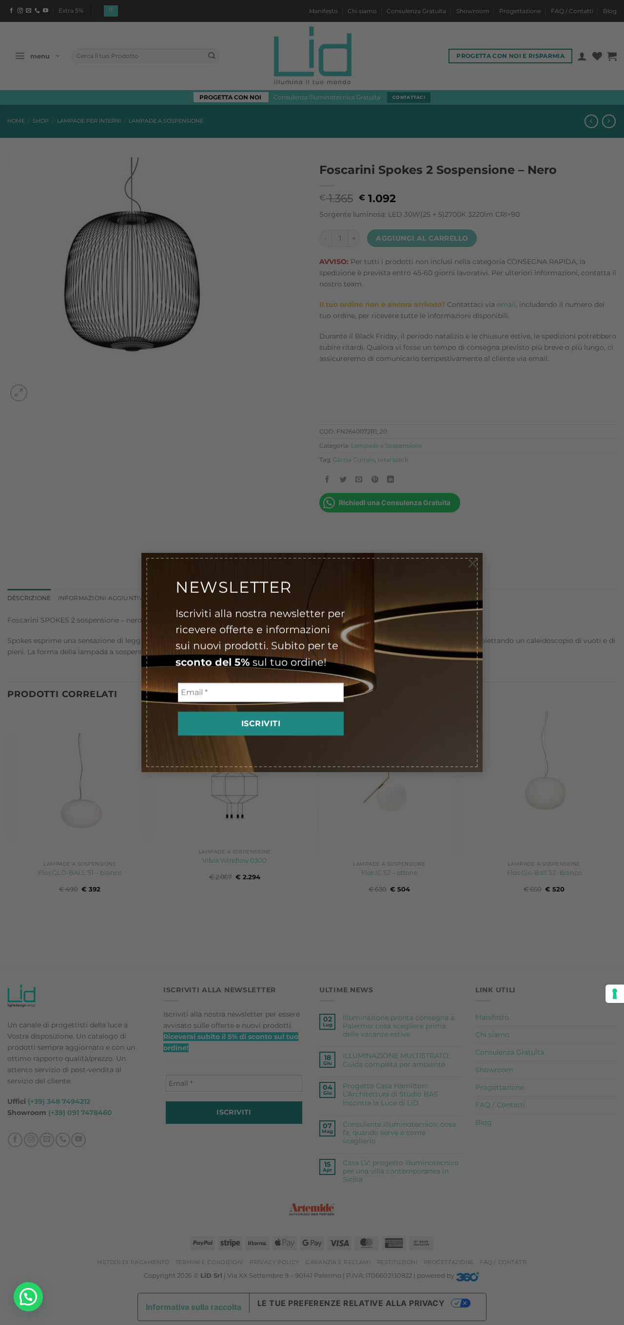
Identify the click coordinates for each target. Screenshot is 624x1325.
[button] (28, 1296)
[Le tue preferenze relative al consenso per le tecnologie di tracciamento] (614, 993)
